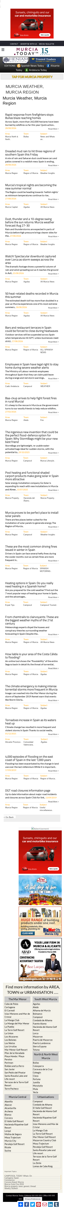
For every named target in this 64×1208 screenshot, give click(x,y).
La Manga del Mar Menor (17, 1018)
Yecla (35, 1087)
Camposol (27, 381)
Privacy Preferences (32, 1194)
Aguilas (27, 202)
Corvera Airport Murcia (14, 1177)
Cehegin (37, 1067)
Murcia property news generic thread (20, 1181)
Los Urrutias (11, 1041)
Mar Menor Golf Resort (16, 1044)
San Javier (10, 1064)
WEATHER (45, 381)
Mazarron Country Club (44, 1135)
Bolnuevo (37, 1008)
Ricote (8, 1142)
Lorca (35, 1028)
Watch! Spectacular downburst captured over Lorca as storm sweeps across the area (30, 255)
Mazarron (38, 1031)
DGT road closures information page (27, 786)
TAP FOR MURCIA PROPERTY (32, 76)
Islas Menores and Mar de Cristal (17, 1010)
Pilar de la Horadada (14, 1048)
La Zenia (37, 1158)
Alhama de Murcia (42, 1005)
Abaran (8, 1099)
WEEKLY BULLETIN (46, 44)
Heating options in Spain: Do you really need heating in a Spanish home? (29, 579)
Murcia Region (11, 168)
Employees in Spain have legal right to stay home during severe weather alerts (31, 361)
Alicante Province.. (13, 737)
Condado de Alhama (42, 1015)
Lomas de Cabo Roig (43, 1161)
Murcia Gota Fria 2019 (14, 1179)
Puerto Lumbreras (42, 1038)
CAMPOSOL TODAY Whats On (18, 1171)
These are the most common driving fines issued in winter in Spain (31, 543)
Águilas (43, 669)
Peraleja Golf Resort (15, 1139)
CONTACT (14, 44)
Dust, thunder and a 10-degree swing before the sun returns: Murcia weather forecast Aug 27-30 (29, 217)
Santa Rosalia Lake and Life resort (16, 1072)
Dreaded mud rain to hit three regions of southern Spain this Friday (30, 148)
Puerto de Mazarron (43, 1034)
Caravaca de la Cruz (42, 1064)
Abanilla (9, 1096)
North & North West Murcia (46, 1051)
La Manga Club (12, 1015)
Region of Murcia (31, 168)
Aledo (26, 415)
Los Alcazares (11, 1031)
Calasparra (38, 1061)
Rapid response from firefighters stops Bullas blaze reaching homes (29, 111)
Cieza (35, 1070)
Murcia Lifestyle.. (47, 456)
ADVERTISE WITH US (28, 44)
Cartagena (10, 1002)
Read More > (53, 124)
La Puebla (9, 1021)
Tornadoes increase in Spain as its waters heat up (30, 716)
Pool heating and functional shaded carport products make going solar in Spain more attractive (32, 471)
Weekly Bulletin (11, 1183)
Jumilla (36, 1077)
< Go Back (9, 812)
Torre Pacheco (11, 1083)
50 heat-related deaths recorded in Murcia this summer (31, 290)
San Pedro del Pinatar (15, 1067)
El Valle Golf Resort (14, 1116)
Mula (35, 1083)
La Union (9, 1028)
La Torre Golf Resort (14, 1025)
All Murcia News (47, 202)
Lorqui (8, 1126)
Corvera (9, 1113)
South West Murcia (46, 994)
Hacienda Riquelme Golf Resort (16, 1121)
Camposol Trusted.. (48, 600)
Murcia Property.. (12, 493)
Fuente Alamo (39, 1018)
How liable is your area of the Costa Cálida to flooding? (31, 651)
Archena (9, 1106)
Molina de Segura (13, 1129)
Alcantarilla (10, 1103)
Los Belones (10, 1034)
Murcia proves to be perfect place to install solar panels (31, 509)
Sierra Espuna (39, 1041)
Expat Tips (10, 600)
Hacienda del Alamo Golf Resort (45, 1023)
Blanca (8, 1109)
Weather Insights (47, 168)
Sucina (8, 1145)
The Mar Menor (17, 994)
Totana (36, 1044)
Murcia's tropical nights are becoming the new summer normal (31, 181)
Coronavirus (9, 1175)
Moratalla (38, 1080)
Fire (42, 415)
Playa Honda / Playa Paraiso (14, 1053)
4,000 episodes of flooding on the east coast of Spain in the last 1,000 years (29, 753)
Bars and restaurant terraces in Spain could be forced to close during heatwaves (31, 324)
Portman (9, 1057)
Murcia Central (17, 1091)
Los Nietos (10, 1038)
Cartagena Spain (11, 1173)
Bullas (26, 132)
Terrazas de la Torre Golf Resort (16, 1079)
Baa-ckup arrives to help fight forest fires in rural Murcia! (31, 395)
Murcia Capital (11, 202)
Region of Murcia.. (48, 774)
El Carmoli (10, 1005)
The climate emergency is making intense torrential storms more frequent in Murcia (31, 683)
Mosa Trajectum (13, 1132)
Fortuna (36, 1074)
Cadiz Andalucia (12, 381)
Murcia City (10, 1135)
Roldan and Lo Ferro (14, 1061)
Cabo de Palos (11, 998)
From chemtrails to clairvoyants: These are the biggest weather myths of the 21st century (31, 615)
